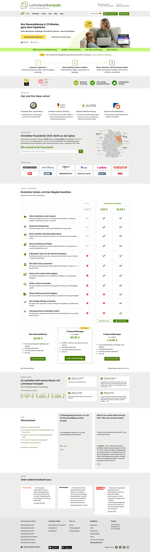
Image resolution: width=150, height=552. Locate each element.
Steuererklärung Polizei (28, 540)
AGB (91, 528)
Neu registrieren (111, 14)
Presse (71, 525)
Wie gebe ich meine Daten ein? (31, 443)
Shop (61, 14)
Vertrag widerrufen (96, 542)
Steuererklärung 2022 (27, 534)
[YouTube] (127, 547)
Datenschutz (94, 531)
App (22, 14)
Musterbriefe (52, 531)
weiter (62, 449)
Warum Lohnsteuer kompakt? (31, 427)
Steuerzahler (46, 141)
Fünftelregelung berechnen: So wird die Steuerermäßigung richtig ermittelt (74, 418)
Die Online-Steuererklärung (39, 8)
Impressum (93, 525)
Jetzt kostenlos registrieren (33, 37)
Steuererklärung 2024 (27, 528)
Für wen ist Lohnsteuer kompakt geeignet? (35, 440)
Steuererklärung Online (28, 521)
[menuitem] (95, 13)
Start (27, 14)
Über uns (72, 521)
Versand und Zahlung (97, 540)
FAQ (50, 14)
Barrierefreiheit (94, 534)
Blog (55, 14)
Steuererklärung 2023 (27, 531)
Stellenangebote (74, 531)
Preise (44, 14)
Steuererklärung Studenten (29, 537)
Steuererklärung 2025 (27, 525)
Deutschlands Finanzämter (57, 525)
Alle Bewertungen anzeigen (29, 390)
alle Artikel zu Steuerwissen (29, 447)
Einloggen (125, 14)
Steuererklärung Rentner (28, 542)
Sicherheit (35, 14)
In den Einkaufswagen (38, 358)
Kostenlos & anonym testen (61, 37)
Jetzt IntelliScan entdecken (102, 55)
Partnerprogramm (74, 528)
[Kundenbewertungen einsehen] (26, 82)
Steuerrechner (53, 528)
